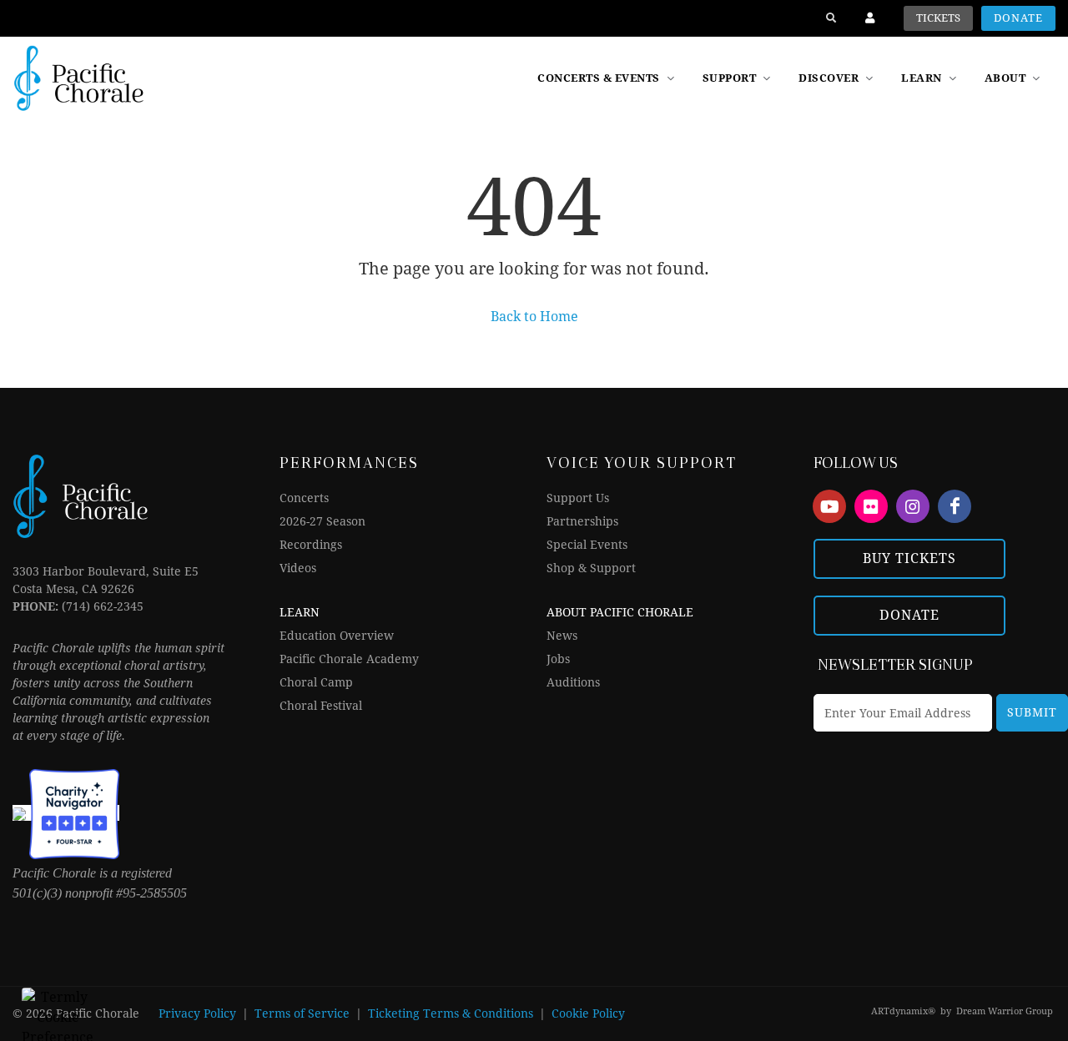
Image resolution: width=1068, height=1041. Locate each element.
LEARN (300, 612)
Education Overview (337, 635)
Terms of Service (302, 1013)
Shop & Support (591, 568)
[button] (837, 78)
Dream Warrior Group (1004, 1011)
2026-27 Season (322, 521)
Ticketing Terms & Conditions (450, 1013)
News (562, 635)
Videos (298, 568)
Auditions (573, 682)
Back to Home (534, 316)
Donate (1018, 18)
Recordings (311, 544)
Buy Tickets (909, 558)
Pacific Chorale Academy (349, 659)
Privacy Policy (197, 1013)
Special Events (587, 544)
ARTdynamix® (903, 1011)
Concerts (304, 498)
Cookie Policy (588, 1013)
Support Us (578, 498)
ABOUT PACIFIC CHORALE (620, 612)
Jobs (558, 659)
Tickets (938, 18)
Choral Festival (321, 705)
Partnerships (582, 521)
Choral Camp (316, 682)
